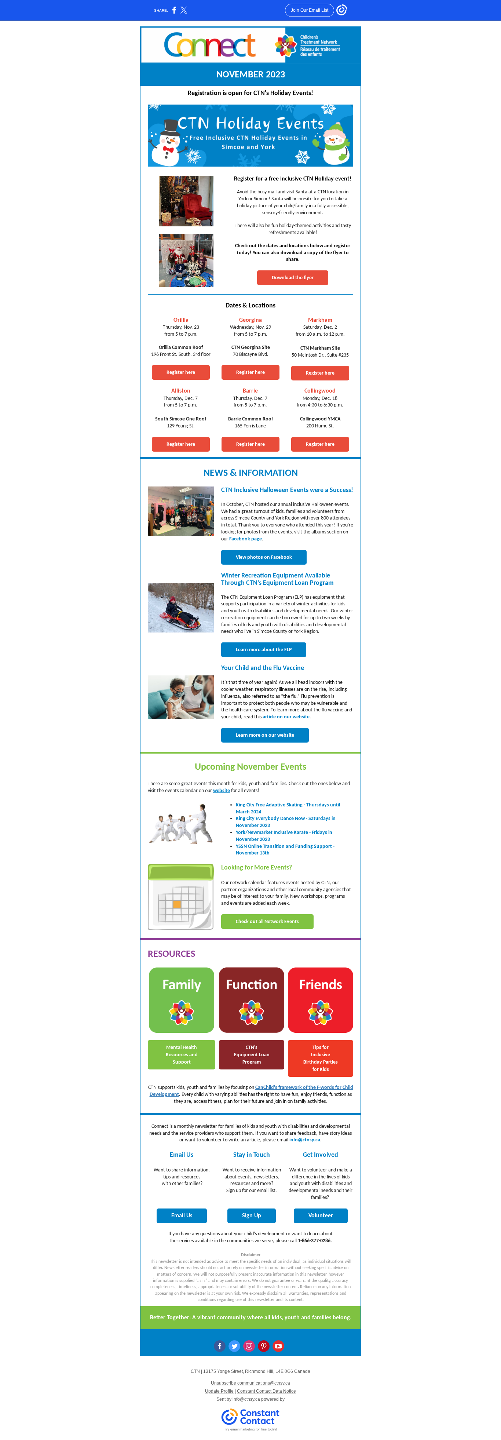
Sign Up (251, 1216)
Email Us (181, 1216)
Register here (181, 372)
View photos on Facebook (264, 557)
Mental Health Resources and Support (182, 1055)
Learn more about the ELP (264, 650)
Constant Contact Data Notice (266, 1391)
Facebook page (245, 539)
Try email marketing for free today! (250, 1429)
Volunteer (320, 1216)
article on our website (286, 717)
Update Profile (219, 1391)
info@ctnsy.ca (304, 1140)
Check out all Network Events (267, 922)
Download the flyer (293, 278)
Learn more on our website (265, 735)
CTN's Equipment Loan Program (252, 1055)
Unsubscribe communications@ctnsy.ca (250, 1383)
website (221, 791)
